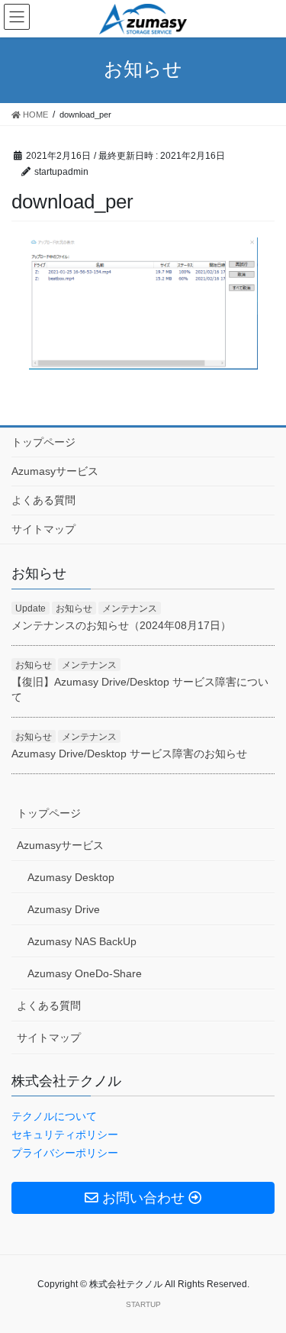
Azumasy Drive (63, 909)
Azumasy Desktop (70, 877)
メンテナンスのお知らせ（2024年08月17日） (121, 625)
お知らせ (74, 608)
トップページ (43, 442)
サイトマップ (43, 529)
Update (30, 608)
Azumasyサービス (54, 471)
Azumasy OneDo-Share (84, 973)
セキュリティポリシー (64, 1134)
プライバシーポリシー (64, 1153)
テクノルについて (54, 1116)
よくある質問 (43, 500)
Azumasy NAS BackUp (82, 941)
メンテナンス (129, 608)
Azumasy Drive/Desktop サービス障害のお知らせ (129, 753)
